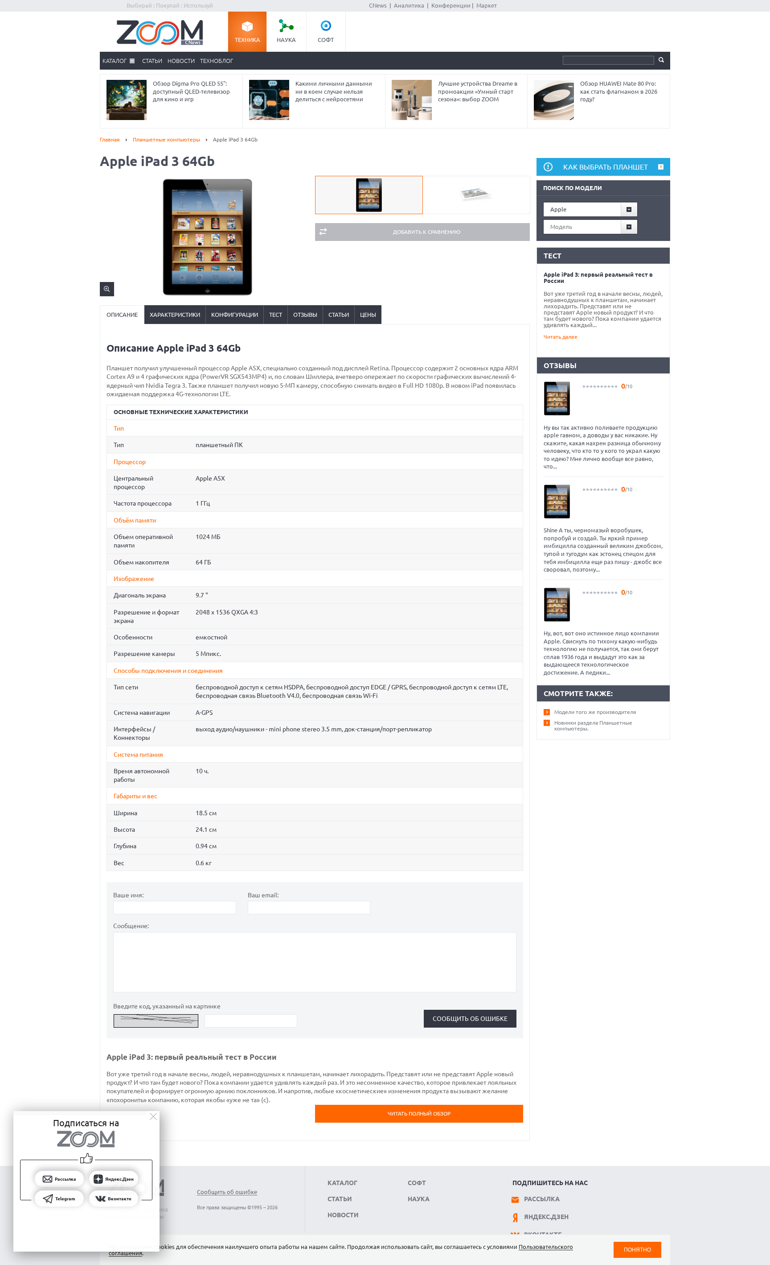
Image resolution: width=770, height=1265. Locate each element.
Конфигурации (234, 314)
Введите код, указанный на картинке (167, 1006)
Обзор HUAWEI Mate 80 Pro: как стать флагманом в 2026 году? (618, 91)
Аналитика (409, 5)
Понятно (637, 1250)
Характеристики (175, 314)
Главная (110, 139)
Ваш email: (263, 895)
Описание (122, 314)
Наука (286, 40)
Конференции (451, 5)
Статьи (152, 61)
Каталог (114, 61)
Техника (247, 40)
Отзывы (305, 314)
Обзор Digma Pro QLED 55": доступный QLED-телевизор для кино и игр (191, 91)
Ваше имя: (128, 895)
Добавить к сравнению (426, 232)
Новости (181, 61)
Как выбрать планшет (605, 167)
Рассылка (542, 1199)
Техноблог (216, 61)
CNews (378, 5)
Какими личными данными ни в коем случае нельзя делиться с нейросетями (333, 91)
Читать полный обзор (419, 1113)
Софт (326, 40)
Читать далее (561, 337)
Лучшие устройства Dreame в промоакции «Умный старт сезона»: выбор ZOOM (477, 91)
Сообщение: (131, 925)
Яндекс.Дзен (546, 1216)
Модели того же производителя (595, 712)
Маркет (486, 5)
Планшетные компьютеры (166, 139)
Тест (275, 314)
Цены (368, 314)
